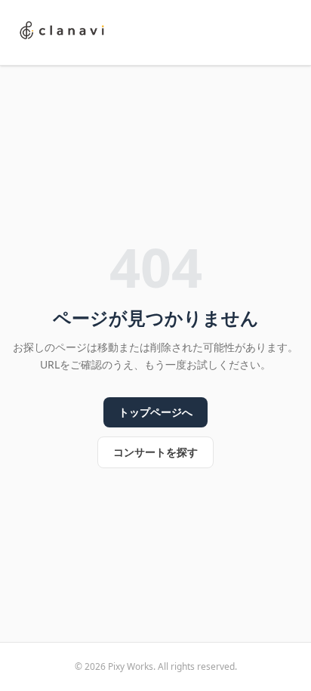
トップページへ (155, 412)
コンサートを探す (155, 452)
